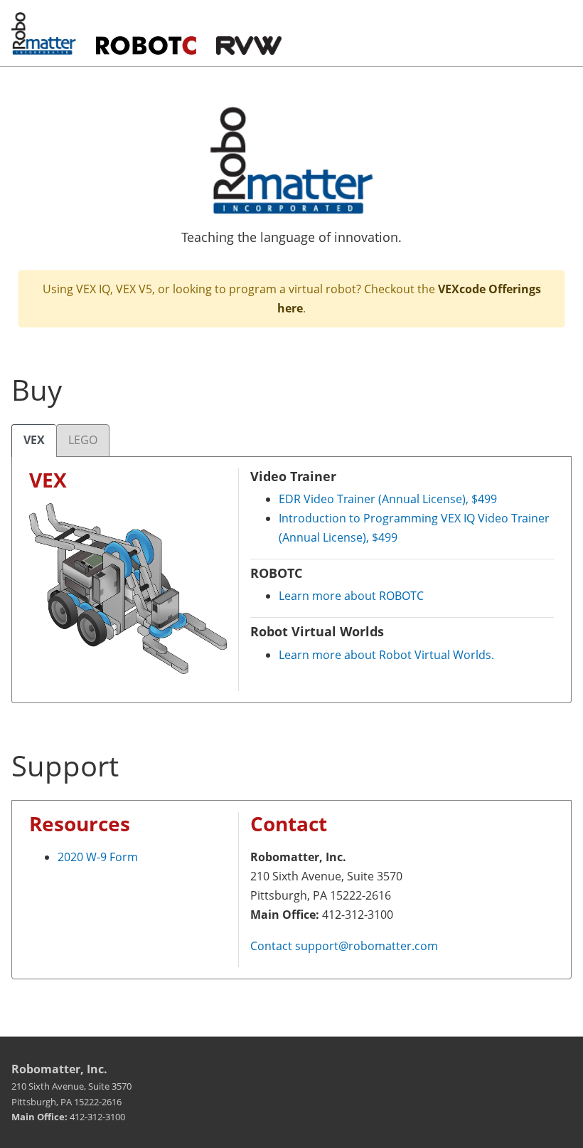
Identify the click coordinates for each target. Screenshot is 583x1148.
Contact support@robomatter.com (344, 946)
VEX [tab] (34, 440)
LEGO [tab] (82, 440)
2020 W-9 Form (98, 857)
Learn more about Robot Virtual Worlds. (386, 655)
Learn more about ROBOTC (351, 596)
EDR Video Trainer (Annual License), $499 (388, 499)
